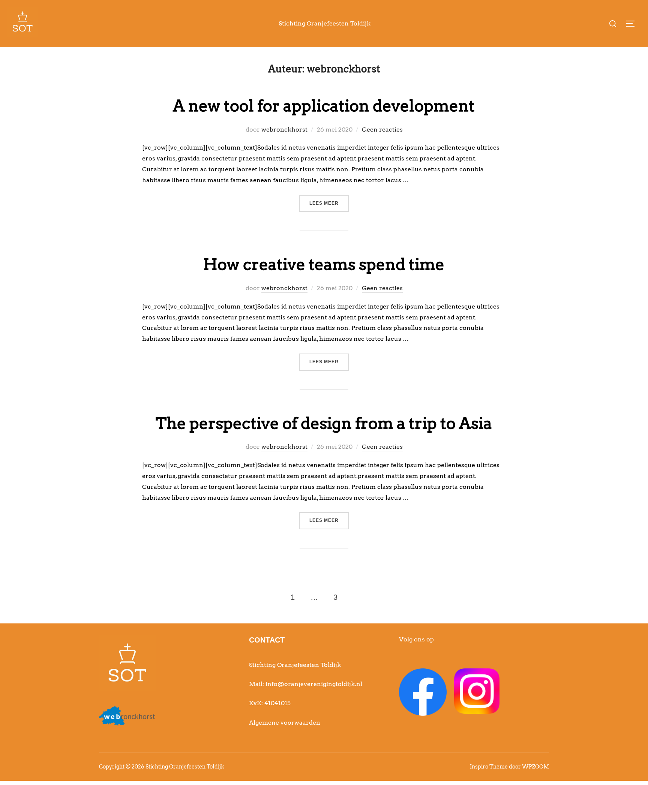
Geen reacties (382, 129)
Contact (267, 640)
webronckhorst (284, 129)
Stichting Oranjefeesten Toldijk (324, 23)
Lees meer (329, 203)
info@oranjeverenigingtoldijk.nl (314, 684)
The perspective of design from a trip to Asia (324, 423)
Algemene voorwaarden (284, 722)
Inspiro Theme (489, 767)
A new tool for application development (324, 105)
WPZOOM (535, 767)
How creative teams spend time (323, 264)
